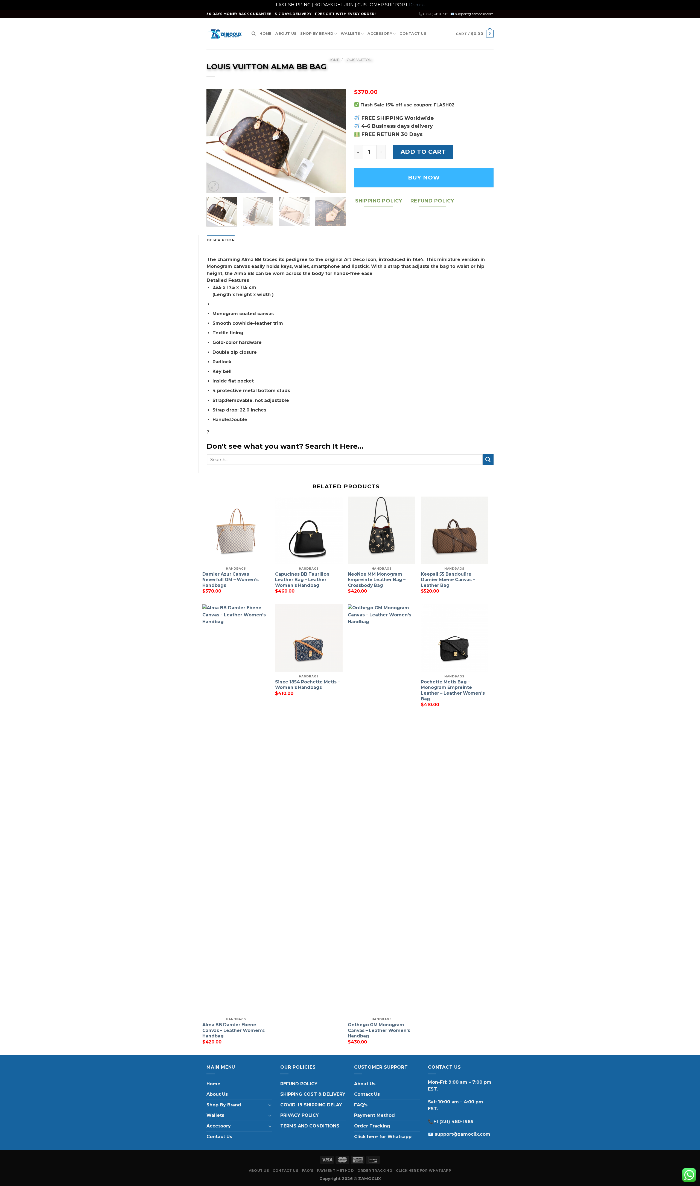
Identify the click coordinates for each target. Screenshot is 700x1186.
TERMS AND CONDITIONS (309, 1126)
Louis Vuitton (358, 60)
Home (265, 33)
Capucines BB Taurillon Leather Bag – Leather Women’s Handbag (302, 580)
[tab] (221, 240)
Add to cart (423, 151)
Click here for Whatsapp (383, 1136)
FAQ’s (361, 1104)
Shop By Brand (316, 33)
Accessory (380, 33)
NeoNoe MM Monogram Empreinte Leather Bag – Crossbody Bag (377, 580)
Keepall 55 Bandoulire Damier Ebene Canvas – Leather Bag (448, 580)
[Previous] (216, 141)
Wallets (350, 33)
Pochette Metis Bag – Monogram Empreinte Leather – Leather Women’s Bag (453, 690)
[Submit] (488, 459)
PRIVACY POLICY (299, 1115)
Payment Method (374, 1115)
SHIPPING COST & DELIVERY (312, 1094)
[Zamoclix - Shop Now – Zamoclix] (224, 33)
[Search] (254, 33)
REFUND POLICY (298, 1083)
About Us (285, 33)
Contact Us (412, 33)
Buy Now (424, 177)
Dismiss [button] (416, 4)
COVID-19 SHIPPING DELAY (311, 1104)
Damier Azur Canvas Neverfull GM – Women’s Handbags (230, 580)
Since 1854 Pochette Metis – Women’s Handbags (307, 684)
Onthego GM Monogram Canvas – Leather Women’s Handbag (379, 1030)
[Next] (336, 141)
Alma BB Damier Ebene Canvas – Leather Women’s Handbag (233, 1030)
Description (221, 240)
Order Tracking (372, 1126)
